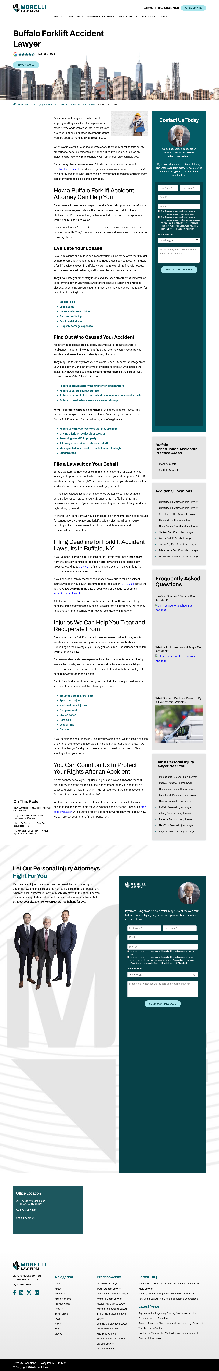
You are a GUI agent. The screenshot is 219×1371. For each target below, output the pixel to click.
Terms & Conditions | (25, 1363)
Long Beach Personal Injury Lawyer (177, 795)
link (195, 171)
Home (58, 1283)
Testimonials (61, 1313)
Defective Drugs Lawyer (109, 1328)
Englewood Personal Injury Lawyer (177, 831)
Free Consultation (168, 8)
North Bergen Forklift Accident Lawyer (179, 526)
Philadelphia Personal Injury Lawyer (178, 777)
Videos (58, 1333)
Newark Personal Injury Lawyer (175, 801)
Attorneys (60, 1293)
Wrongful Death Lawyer (109, 1298)
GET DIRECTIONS (25, 1218)
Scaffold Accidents (169, 470)
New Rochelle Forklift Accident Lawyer (179, 556)
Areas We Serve (127, 16)
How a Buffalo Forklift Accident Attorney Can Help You (32, 809)
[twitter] (29, 1293)
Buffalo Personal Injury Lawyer (35, 104)
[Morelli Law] (31, 8)
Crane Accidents (167, 463)
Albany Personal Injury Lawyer (175, 813)
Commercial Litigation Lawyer (112, 1323)
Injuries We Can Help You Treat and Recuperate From (29, 824)
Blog (57, 1328)
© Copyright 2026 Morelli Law (30, 1367)
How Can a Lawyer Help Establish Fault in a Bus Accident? (169, 1298)
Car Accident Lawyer (107, 1283)
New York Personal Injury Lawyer (176, 825)
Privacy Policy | (46, 1363)
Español (148, 8)
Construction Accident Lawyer (112, 1293)
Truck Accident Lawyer (108, 1288)
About (57, 16)
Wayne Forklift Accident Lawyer (175, 538)
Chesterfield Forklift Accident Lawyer (178, 502)
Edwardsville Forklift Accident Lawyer (178, 550)
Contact (165, 16)
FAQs (57, 1318)
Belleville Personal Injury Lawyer (176, 819)
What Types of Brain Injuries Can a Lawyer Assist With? (167, 1293)
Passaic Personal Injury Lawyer (175, 783)
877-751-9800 (195, 8)
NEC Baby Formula (107, 1333)
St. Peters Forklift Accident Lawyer (177, 514)
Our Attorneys (75, 16)
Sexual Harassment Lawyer (111, 1338)
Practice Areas (62, 1303)
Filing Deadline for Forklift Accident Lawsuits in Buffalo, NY (29, 816)
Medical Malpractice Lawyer (111, 1303)
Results (59, 1308)
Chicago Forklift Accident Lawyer (176, 520)
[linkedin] (21, 1293)
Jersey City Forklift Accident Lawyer (178, 544)
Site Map (61, 1363)
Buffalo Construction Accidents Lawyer (76, 104)
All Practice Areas (106, 1348)
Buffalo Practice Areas (99, 16)
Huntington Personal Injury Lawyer (177, 789)
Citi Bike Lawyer (105, 1343)
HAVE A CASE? (26, 64)
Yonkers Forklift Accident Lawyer (176, 532)
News (58, 1323)
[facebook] (14, 1293)
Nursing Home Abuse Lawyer (112, 1308)
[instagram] (36, 1293)
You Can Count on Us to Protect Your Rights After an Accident (30, 832)
